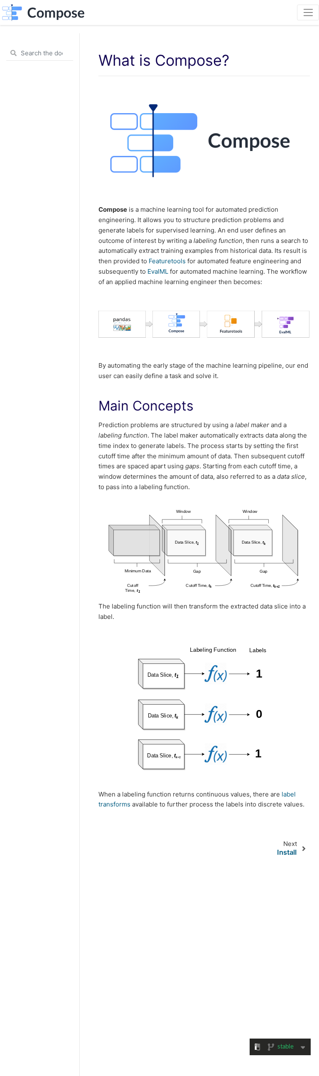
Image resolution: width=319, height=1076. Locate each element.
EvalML (157, 271)
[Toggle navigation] (308, 12)
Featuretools (167, 261)
